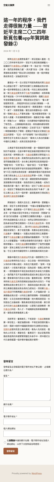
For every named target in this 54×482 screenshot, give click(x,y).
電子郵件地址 (10, 416)
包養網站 (35, 226)
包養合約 (7, 309)
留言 (6, 375)
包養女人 (16, 113)
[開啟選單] (49, 5)
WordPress (37, 473)
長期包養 (16, 59)
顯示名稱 (8, 404)
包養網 (47, 82)
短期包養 (7, 329)
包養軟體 (14, 196)
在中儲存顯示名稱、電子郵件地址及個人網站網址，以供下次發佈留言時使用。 (28, 442)
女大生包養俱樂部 (24, 175)
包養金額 (14, 93)
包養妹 (29, 154)
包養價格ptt (17, 66)
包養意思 (14, 281)
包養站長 (36, 209)
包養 (28, 93)
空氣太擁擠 (8, 5)
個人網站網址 (9, 428)
